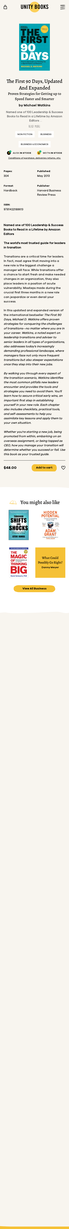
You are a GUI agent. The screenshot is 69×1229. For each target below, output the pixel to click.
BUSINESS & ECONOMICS (34, 144)
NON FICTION (24, 134)
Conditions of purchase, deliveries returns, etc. (34, 158)
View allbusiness (34, 588)
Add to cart (44, 467)
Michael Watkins (37, 105)
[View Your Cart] (5, 7)
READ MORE (34, 126)
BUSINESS (46, 134)
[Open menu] (61, 7)
